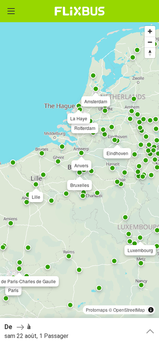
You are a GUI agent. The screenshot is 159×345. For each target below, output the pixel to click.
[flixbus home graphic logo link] (80, 11)
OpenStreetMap (129, 310)
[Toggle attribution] (150, 309)
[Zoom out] (150, 42)
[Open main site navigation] (11, 11)
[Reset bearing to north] (150, 52)
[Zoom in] (150, 31)
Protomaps (97, 310)
